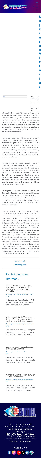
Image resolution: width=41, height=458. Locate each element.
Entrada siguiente (20, 265)
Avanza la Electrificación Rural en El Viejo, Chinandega (20, 376)
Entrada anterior (20, 261)
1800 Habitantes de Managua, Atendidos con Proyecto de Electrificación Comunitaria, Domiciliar (19, 288)
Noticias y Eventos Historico (14, 294)
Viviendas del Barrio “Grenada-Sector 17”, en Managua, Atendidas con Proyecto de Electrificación (20, 319)
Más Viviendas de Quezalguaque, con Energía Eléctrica (20, 348)
